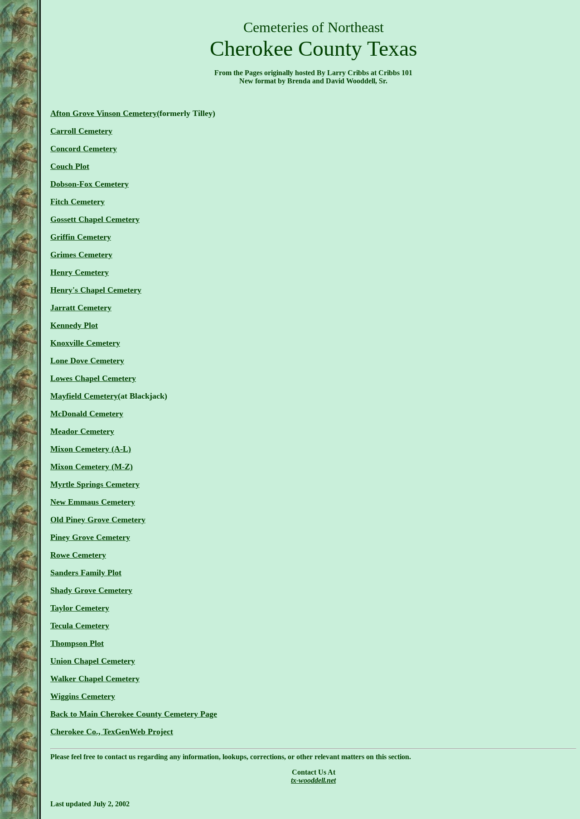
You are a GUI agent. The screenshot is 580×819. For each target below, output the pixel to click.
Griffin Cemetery (80, 236)
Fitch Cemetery (77, 201)
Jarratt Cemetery (80, 307)
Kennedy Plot (74, 325)
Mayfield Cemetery (84, 395)
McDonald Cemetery (86, 413)
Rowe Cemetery (78, 554)
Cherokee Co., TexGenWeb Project (111, 731)
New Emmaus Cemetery (92, 501)
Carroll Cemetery (81, 130)
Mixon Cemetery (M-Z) (91, 466)
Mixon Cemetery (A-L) (90, 448)
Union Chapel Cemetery (92, 660)
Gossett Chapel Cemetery (95, 219)
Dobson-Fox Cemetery (89, 183)
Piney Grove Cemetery (90, 537)
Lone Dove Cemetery (87, 360)
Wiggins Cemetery (82, 696)
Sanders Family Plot (85, 572)
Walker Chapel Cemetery (95, 678)
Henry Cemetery (79, 272)
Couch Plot (69, 166)
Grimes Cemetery (81, 254)
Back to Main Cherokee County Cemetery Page (133, 713)
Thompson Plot (77, 643)
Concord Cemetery (83, 148)
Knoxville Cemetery (85, 342)
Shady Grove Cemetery (91, 590)
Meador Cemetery (82, 431)
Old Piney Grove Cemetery (97, 519)
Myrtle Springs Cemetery (95, 484)
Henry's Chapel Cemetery (95, 289)
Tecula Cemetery (79, 625)
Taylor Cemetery (79, 607)
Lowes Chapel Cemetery (93, 378)
